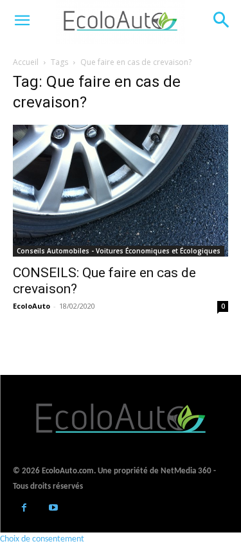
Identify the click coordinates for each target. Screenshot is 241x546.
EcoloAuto (31, 306)
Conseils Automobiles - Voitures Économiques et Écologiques (118, 250)
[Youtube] (53, 509)
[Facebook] (24, 509)
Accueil (26, 62)
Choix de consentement (42, 539)
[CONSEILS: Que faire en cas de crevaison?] (120, 191)
